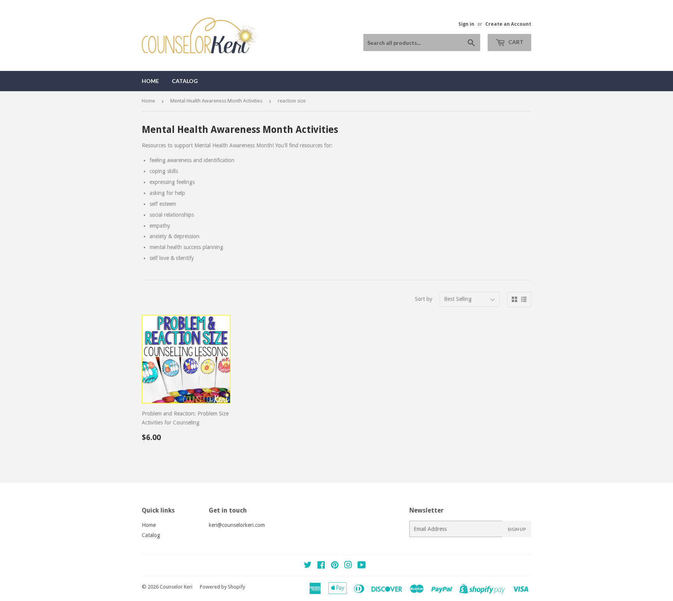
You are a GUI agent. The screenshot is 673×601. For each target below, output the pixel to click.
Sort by (423, 299)
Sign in (466, 24)
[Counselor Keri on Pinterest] (335, 566)
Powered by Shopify (222, 587)
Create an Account (508, 24)
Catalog (185, 81)
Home (150, 81)
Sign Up (516, 529)
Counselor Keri (176, 587)
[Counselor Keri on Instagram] (348, 566)
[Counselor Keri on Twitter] (308, 566)
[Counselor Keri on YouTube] (362, 566)
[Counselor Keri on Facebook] (321, 566)
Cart (515, 42)
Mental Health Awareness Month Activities (216, 101)
